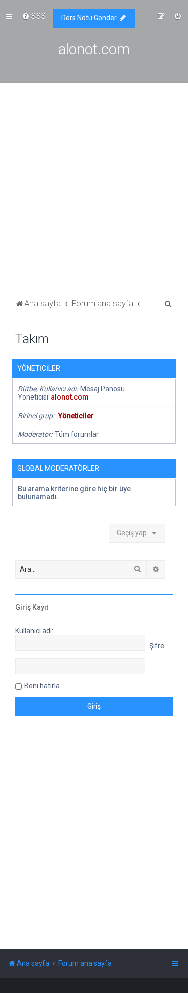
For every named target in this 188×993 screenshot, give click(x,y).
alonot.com (70, 397)
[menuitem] (34, 16)
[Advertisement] (94, 197)
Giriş (23, 607)
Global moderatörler (58, 468)
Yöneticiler (38, 368)
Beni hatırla (42, 686)
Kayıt (40, 607)
